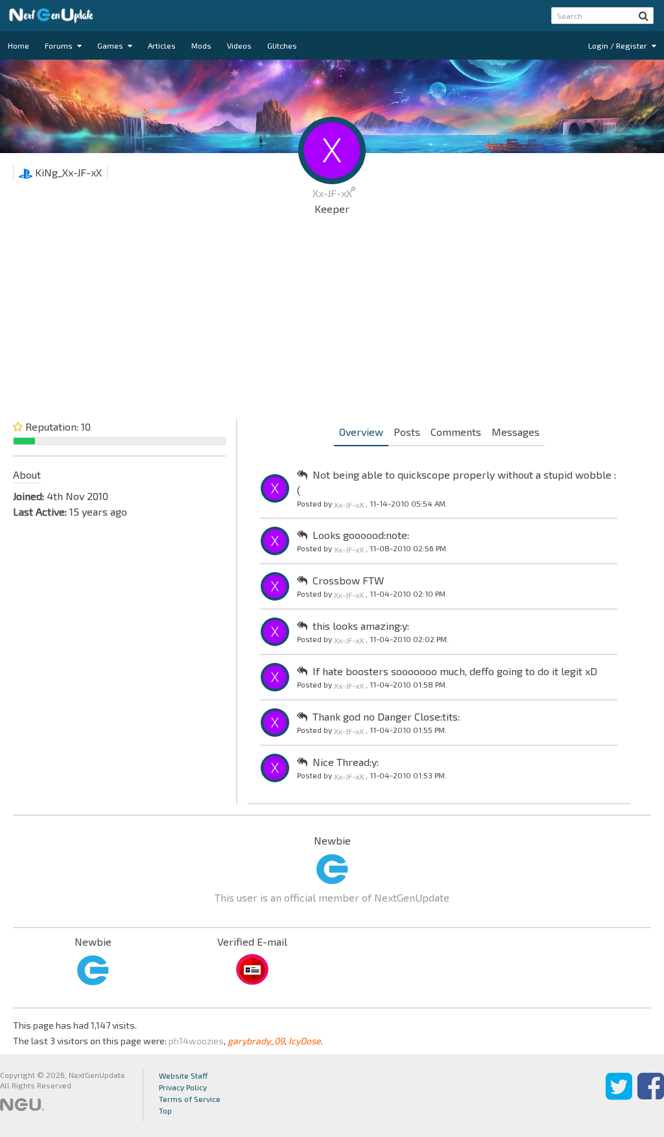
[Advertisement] (332, 320)
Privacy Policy (183, 1087)
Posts (407, 431)
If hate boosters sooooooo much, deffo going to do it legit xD (455, 671)
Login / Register (618, 45)
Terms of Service (189, 1098)
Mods (201, 45)
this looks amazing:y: (361, 625)
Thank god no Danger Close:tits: (386, 716)
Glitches (282, 45)
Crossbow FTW (348, 580)
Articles (162, 45)
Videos (239, 45)
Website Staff (183, 1075)
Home (18, 45)
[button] (643, 15)
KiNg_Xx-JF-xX (67, 172)
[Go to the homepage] (51, 15)
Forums (60, 45)
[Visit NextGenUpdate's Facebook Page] (650, 1095)
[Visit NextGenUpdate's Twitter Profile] (619, 1095)
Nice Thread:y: (346, 762)
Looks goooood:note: (361, 535)
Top (165, 1110)
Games (111, 45)
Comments (456, 431)
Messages (516, 431)
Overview (361, 431)
